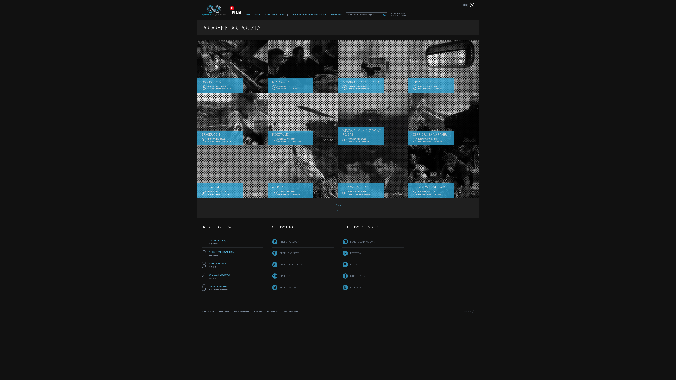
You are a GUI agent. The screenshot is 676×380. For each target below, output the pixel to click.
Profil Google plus (291, 264)
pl (472, 5)
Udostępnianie (241, 311)
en (465, 5)
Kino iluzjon (357, 276)
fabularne (253, 14)
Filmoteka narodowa (362, 241)
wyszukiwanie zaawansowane (398, 14)
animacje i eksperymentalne (308, 14)
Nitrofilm (355, 287)
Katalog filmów (290, 311)
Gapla (353, 264)
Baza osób (272, 311)
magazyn (336, 14)
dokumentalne (275, 14)
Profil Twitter (288, 287)
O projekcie (208, 311)
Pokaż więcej (338, 206)
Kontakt (258, 311)
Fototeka (355, 253)
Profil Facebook (289, 241)
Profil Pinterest (289, 253)
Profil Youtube (289, 276)
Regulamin (224, 311)
